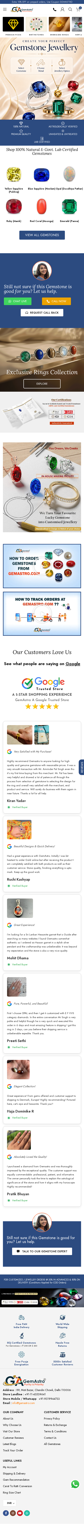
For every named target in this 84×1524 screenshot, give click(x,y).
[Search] (70, 9)
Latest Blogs (9, 1444)
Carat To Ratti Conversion (17, 1486)
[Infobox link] (21, 1321)
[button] (4, 78)
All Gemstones (52, 1444)
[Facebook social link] (6, 1513)
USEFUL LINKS (12, 1461)
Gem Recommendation (16, 1480)
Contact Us (50, 1438)
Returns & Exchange (55, 1425)
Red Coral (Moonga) (41, 221)
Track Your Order (13, 1450)
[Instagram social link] (13, 1513)
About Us (8, 1418)
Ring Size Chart (12, 1492)
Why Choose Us (12, 1425)
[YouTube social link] (20, 1513)
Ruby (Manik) (13, 221)
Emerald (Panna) (69, 221)
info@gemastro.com (23, 1403)
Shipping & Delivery (14, 1473)
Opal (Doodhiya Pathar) (69, 188)
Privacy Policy (52, 1418)
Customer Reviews (13, 1438)
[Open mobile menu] (5, 9)
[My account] (62, 9)
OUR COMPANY (13, 1412)
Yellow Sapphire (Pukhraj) (14, 190)
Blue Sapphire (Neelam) (41, 188)
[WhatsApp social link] (27, 1513)
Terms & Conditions (55, 1431)
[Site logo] (22, 9)
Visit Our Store (11, 1431)
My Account (9, 1467)
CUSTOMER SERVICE (57, 1412)
